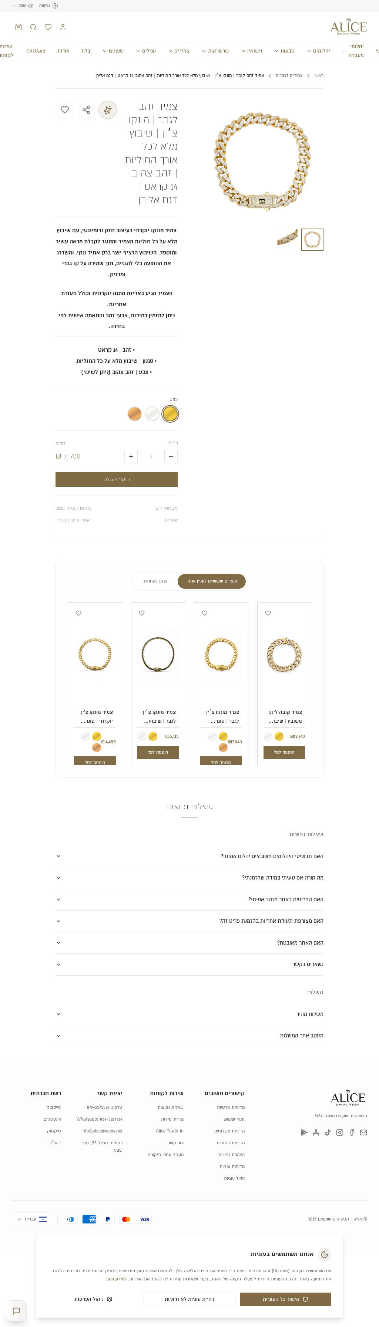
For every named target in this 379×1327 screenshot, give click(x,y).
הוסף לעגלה (117, 479)
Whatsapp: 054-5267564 (100, 1119)
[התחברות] (63, 27)
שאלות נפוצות (171, 1107)
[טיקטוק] (328, 1132)
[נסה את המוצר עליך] (107, 110)
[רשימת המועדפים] (48, 27)
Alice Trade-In (170, 1131)
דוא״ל (55, 1143)
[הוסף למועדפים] (65, 110)
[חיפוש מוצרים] (33, 27)
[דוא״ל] (363, 1132)
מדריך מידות (172, 1119)
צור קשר (176, 1143)
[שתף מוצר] (86, 110)
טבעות (288, 51)
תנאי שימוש (234, 1119)
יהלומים (321, 51)
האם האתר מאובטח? (300, 943)
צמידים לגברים (289, 76)
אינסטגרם (52, 1119)
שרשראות (218, 51)
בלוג (85, 51)
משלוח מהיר (309, 1014)
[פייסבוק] (351, 1132)
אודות (63, 51)
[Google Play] (304, 1132)
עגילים (149, 51)
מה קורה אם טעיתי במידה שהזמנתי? (282, 877)
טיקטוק (54, 1131)
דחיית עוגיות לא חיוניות (189, 1299)
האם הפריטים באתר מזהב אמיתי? (285, 899)
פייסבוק (54, 1107)
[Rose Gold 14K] (223, 747)
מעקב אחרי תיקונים (166, 1155)
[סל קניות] (18, 27)
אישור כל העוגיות (281, 1299)
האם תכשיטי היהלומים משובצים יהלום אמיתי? (272, 856)
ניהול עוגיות (234, 1178)
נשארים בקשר (307, 964)
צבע (174, 400)
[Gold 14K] (279, 736)
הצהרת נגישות (231, 1155)
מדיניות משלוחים (229, 1131)
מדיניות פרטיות (231, 1107)
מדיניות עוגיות (232, 1167)
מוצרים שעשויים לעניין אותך (212, 581)
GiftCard (36, 51)
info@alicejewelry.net (102, 1131)
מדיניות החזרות (231, 1143)
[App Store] (316, 1132)
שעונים (116, 51)
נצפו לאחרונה (154, 581)
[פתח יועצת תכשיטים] (16, 1311)
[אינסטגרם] (339, 1132)
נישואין (254, 51)
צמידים (182, 51)
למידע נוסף (116, 1279)
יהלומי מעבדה (356, 51)
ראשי (318, 76)
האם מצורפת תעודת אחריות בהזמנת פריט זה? (271, 921)
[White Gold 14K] (268, 736)
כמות (173, 443)
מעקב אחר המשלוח (301, 1035)
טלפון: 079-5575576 (105, 1107)
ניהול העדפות (89, 1299)
